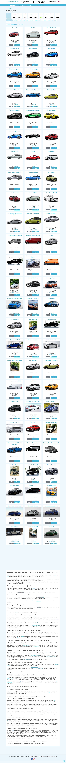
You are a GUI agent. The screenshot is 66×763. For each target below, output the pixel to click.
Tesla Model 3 (23, 636)
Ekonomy (33, 588)
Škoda (49, 20)
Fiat (20, 20)
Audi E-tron (17, 637)
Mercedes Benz (37, 20)
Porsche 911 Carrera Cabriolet (51, 656)
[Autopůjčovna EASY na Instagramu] (34, 759)
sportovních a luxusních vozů (19, 643)
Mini (41, 20)
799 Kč (29, 65)
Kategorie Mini (39, 607)
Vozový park (10, 8)
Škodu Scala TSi (21, 592)
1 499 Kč (48, 188)
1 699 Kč (48, 252)
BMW (17, 20)
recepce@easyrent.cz (52, 1)
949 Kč (29, 127)
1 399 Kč (48, 168)
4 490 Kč (48, 461)
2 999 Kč (30, 397)
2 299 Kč (30, 315)
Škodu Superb (25, 599)
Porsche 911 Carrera (26, 645)
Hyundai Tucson (21, 590)
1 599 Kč (48, 231)
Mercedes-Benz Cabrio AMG (35, 655)
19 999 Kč (48, 543)
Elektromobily (11, 633)
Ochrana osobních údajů (49, 756)
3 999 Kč (30, 439)
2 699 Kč (30, 377)
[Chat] (64, 761)
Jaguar (27, 20)
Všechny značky (9, 20)
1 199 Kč (11, 147)
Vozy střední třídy (41, 597)
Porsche (45, 20)
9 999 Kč (48, 502)
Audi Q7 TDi (56, 619)
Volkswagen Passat (33, 599)
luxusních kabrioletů (47, 652)
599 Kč (11, 44)
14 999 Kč (48, 522)
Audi (14, 20)
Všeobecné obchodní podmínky (35, 756)
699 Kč (29, 44)
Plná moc (55, 756)
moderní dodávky (9, 678)
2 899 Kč (48, 377)
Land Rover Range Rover (36, 625)
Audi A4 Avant (38, 601)
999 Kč (48, 127)
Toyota (55, 20)
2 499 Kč (48, 315)
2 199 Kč (30, 294)
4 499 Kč (11, 481)
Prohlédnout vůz (16, 44)
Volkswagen (8, 21)
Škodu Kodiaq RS (35, 622)
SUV (34, 617)
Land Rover (31, 20)
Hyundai (23, 20)
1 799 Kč (11, 274)
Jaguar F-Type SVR (36, 646)
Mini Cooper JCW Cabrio (27, 659)
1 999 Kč (30, 274)
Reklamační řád (42, 756)
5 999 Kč (30, 502)
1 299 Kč (48, 147)
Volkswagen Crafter (21, 681)
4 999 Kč (48, 481)
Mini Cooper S (15, 612)
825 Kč (11, 106)
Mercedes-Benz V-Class (34, 667)
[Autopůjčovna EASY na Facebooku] (32, 759)
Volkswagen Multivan (40, 668)
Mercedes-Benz (48, 710)
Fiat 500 (18, 609)
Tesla (52, 20)
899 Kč (11, 127)
